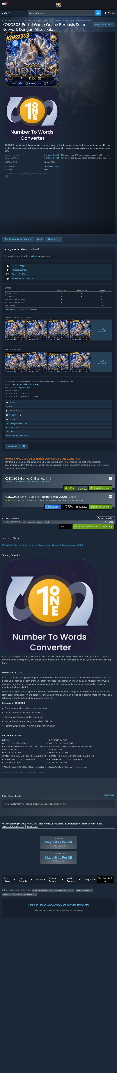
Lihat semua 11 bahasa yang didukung (21, 309)
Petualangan (17, 384)
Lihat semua (109, 795)
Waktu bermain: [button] (82, 890)
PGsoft (47, 169)
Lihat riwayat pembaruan (16, 423)
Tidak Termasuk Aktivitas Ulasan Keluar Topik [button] (52, 890)
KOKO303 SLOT (19, 21)
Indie (25, 384)
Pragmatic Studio (51, 167)
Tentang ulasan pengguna (13, 826)
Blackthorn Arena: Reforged (70, 500)
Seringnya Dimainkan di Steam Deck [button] (18, 894)
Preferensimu (32, 826)
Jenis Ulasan (7, 879)
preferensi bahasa (32, 256)
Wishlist (111, 13)
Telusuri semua (105, 518)
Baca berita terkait (13, 427)
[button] (6, 12)
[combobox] (62, 13)
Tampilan (88, 879)
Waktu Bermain (71, 879)
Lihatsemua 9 (102, 362)
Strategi (36, 384)
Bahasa (39, 879)
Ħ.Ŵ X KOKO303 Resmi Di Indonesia (39, 500)
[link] (76, 488)
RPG (30, 384)
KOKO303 (6, 21)
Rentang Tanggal (53, 879)
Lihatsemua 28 (101, 330)
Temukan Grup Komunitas (17, 436)
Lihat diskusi (11, 431)
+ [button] (6, 177)
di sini (50, 804)
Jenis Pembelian (23, 879)
